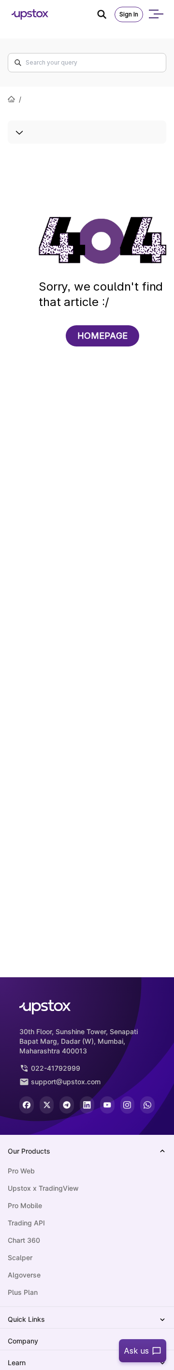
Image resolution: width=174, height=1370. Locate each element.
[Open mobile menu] (155, 14)
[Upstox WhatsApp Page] (147, 1105)
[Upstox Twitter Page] (47, 1105)
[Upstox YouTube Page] (107, 1105)
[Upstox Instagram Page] (127, 1105)
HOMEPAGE (102, 336)
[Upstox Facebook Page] (26, 1105)
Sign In (128, 14)
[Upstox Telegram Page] (66, 1105)
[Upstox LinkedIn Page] (87, 1105)
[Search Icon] (106, 14)
